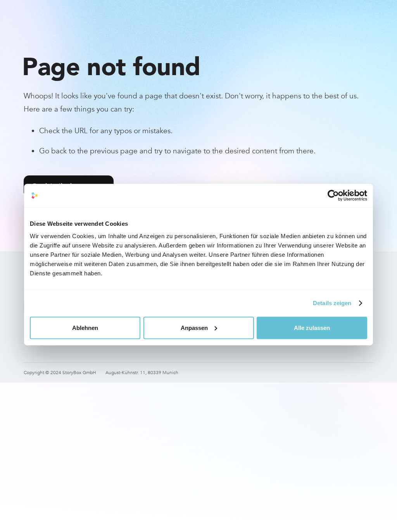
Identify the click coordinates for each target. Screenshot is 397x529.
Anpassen (194, 327)
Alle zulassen (312, 327)
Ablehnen (85, 327)
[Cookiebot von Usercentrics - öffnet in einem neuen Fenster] (333, 195)
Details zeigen (332, 303)
